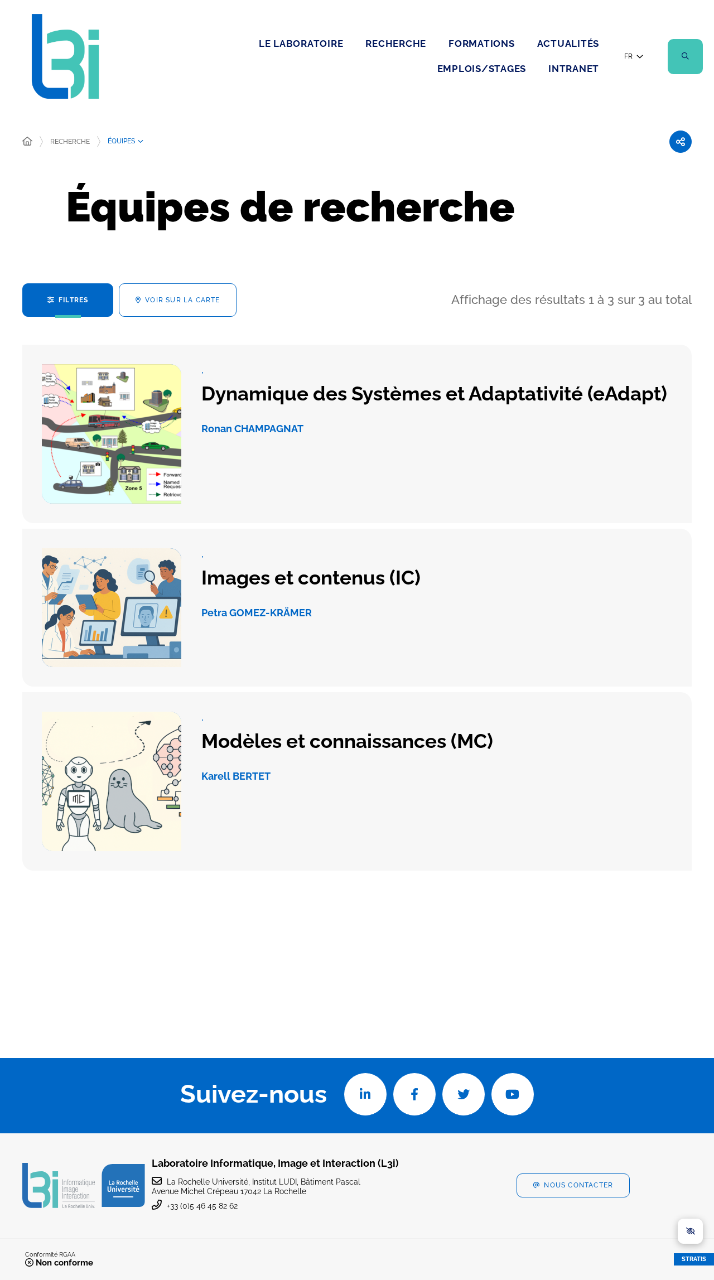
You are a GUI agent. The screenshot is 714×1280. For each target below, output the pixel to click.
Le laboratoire (301, 43)
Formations (481, 43)
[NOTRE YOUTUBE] (512, 1094)
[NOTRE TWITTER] (463, 1094)
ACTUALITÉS (568, 43)
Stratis (694, 1259)
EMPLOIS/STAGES (482, 68)
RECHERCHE (395, 43)
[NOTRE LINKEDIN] (365, 1094)
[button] (685, 56)
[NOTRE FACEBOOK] (414, 1094)
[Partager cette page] (680, 142)
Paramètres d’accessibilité (690, 1231)
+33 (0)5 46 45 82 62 (202, 1205)
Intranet (573, 68)
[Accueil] (27, 141)
